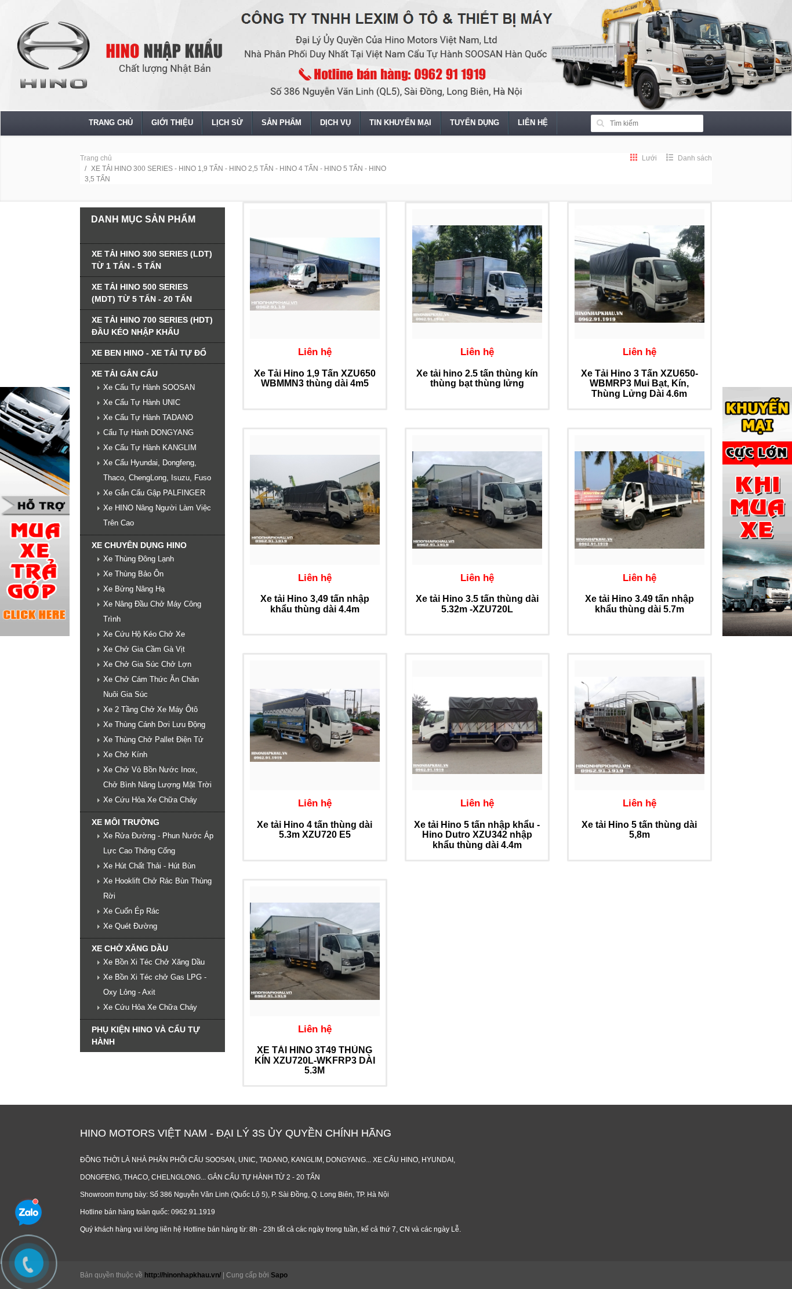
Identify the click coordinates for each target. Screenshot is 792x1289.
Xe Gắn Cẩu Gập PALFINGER (154, 492)
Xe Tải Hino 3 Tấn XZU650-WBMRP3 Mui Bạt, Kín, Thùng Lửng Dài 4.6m (639, 383)
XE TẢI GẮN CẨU (125, 373)
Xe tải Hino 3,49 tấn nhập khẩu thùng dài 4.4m (314, 604)
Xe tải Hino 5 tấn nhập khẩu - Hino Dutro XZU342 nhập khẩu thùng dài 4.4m (477, 835)
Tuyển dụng (474, 122)
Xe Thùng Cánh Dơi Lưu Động (154, 724)
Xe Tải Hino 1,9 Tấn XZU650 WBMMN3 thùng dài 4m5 (315, 378)
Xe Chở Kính (125, 754)
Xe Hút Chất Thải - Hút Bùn (149, 865)
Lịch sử (227, 122)
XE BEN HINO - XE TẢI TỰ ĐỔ (149, 352)
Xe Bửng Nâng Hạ (134, 589)
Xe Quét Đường (130, 926)
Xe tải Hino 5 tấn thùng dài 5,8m (639, 830)
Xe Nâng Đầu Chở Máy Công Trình (152, 611)
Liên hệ (533, 122)
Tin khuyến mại (400, 122)
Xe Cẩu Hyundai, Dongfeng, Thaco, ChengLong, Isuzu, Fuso (157, 470)
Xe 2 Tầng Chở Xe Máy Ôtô (150, 709)
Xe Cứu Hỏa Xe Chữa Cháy (150, 799)
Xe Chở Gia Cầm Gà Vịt (144, 649)
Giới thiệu (172, 122)
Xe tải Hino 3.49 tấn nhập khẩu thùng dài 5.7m (639, 604)
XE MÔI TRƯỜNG (125, 822)
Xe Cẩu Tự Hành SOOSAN (149, 387)
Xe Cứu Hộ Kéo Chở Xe (144, 634)
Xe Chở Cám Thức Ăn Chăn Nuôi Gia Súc (151, 687)
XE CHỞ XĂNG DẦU (130, 948)
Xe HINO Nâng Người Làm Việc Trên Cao (157, 515)
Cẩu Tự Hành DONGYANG (148, 432)
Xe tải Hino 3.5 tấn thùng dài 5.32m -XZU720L (477, 604)
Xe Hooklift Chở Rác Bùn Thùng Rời (157, 888)
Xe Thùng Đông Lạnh (138, 558)
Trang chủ (111, 122)
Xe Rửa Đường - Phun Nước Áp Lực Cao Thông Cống (158, 843)
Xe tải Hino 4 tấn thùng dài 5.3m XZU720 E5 (314, 830)
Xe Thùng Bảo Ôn (133, 573)
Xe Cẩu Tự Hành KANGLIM (150, 447)
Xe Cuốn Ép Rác (131, 911)
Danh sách (694, 158)
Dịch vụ (335, 122)
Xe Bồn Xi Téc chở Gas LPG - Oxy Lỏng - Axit (154, 984)
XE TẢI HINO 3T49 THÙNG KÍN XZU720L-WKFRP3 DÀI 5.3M (315, 1060)
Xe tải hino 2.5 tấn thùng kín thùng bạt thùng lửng (477, 378)
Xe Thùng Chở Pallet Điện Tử (153, 739)
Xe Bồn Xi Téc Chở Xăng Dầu (154, 962)
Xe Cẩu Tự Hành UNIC (141, 402)
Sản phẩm (281, 122)
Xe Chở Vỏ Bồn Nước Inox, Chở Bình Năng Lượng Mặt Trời (157, 777)
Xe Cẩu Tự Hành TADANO (148, 417)
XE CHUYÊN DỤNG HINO (139, 545)
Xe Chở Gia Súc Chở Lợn (147, 664)
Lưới (648, 158)
